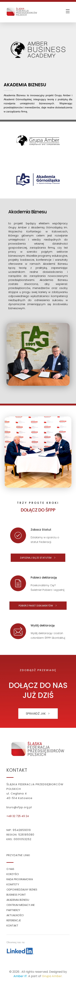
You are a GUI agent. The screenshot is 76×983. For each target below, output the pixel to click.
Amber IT (20, 976)
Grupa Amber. (52, 976)
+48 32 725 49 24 (17, 816)
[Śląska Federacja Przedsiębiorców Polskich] (21, 11)
